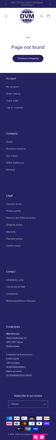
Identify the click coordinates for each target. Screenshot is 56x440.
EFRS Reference (15, 163)
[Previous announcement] (5, 4)
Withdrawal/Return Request (21, 301)
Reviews (10, 169)
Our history (12, 156)
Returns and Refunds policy (21, 218)
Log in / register (14, 107)
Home (9, 142)
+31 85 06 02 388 (15, 287)
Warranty (11, 232)
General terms (14, 204)
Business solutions (16, 148)
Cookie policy (13, 245)
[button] (6, 16)
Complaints (12, 294)
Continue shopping (28, 58)
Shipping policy (14, 224)
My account (12, 87)
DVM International (22, 434)
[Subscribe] (44, 404)
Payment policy (14, 238)
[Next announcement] (50, 4)
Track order (12, 100)
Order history (13, 93)
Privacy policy (13, 211)
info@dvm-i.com (14, 280)
